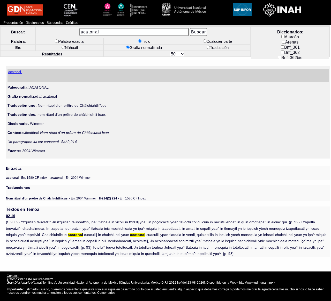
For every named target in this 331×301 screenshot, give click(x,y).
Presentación (13, 23)
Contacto (13, 275)
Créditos (72, 23)
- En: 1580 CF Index (26, 177)
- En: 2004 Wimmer (70, 177)
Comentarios (106, 292)
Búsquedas (55, 23)
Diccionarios (35, 23)
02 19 (10, 216)
